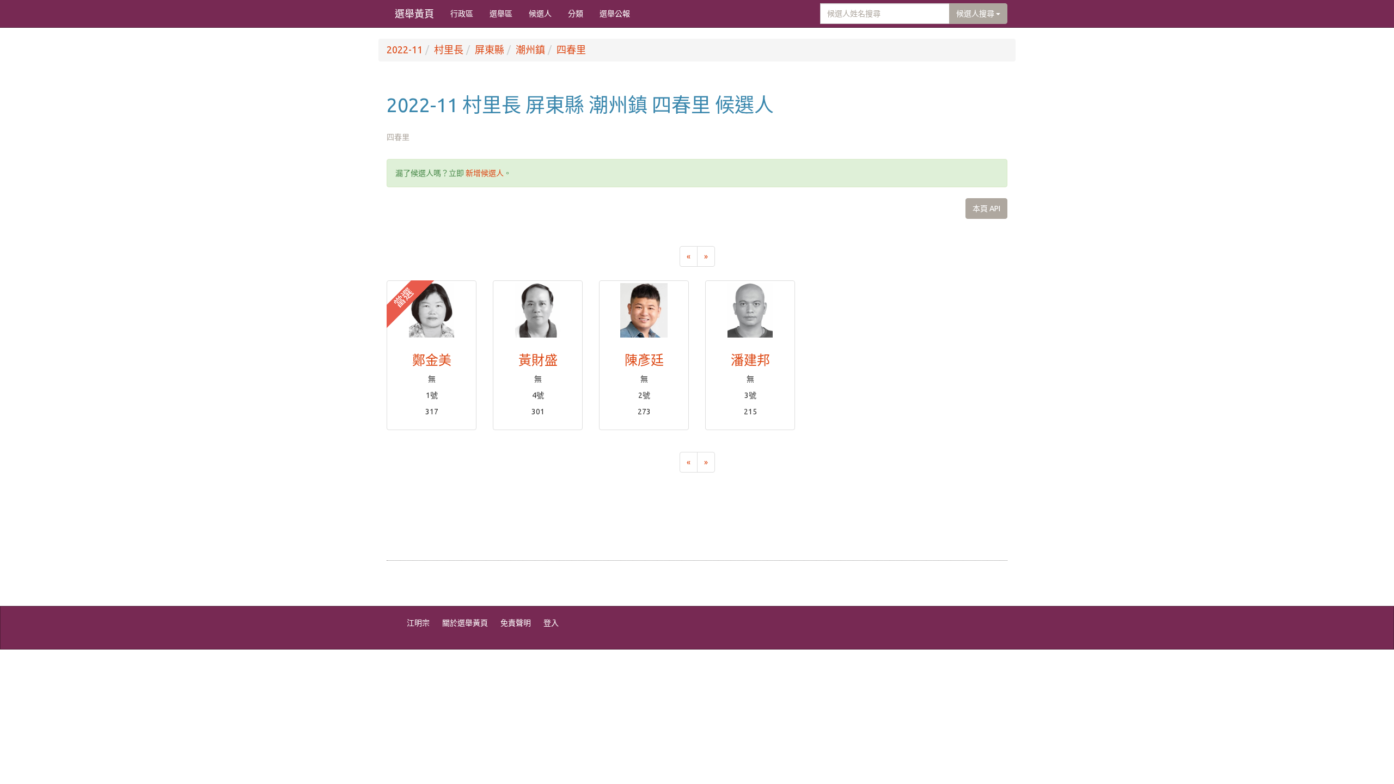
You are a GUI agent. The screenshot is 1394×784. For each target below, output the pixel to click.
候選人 (540, 13)
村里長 (448, 49)
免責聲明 (515, 622)
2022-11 (405, 49)
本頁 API (986, 208)
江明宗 (418, 622)
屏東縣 (489, 49)
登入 (551, 622)
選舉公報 (615, 13)
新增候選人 (485, 173)
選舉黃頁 (414, 13)
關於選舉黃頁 (465, 622)
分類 (575, 13)
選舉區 (501, 13)
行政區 (461, 13)
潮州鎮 (530, 49)
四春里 (571, 49)
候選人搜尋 (976, 13)
